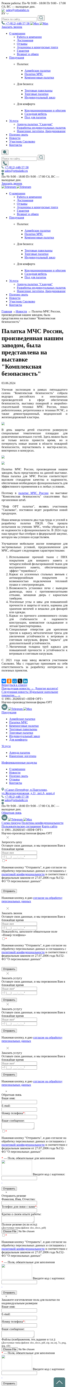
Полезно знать (18, 294)
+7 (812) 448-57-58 (17, 167)
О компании (17, 193)
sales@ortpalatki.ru (17, 10)
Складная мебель (36, 114)
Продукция (16, 217)
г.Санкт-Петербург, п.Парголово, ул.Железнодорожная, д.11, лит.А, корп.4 (28, 791)
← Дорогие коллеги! (30, 688)
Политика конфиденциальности (42, 823)
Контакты (15, 305)
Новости (15, 298)
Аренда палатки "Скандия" (35, 124)
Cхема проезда (11, 823)
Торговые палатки (36, 94)
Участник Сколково (22, 301)
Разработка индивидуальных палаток (41, 127)
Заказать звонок (12, 27)
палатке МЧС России (33, 493)
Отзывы (22, 43)
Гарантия (23, 50)
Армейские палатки (38, 70)
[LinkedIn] (25, 681)
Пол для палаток (35, 117)
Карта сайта (49, 826)
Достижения (25, 40)
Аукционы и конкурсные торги (37, 47)
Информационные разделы (19, 762)
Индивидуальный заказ (40, 97)
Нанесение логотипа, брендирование (41, 131)
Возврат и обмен (28, 54)
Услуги (13, 280)
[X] (20, 681)
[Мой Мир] (14, 681)
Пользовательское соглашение (21, 826)
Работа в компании (29, 37)
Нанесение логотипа (22, 756)
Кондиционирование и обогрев (45, 110)
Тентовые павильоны (39, 90)
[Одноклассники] (9, 681)
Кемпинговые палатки (39, 77)
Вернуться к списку (14, 685)
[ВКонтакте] (4, 681)
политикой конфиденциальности (23, 874)
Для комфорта (18, 739)
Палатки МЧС (34, 74)
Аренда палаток (19, 752)
